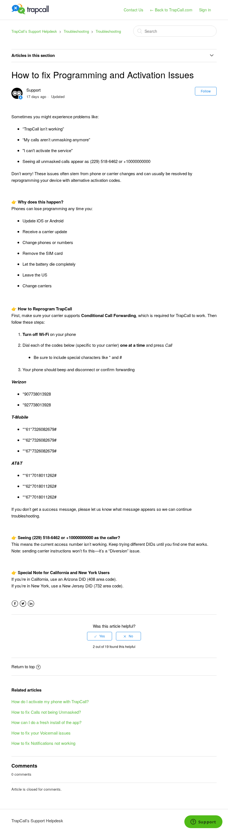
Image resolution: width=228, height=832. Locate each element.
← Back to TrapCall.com (171, 9)
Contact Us (133, 9)
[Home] (30, 12)
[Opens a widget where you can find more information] (203, 822)
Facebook (14, 603)
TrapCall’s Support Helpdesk (34, 31)
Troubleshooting (76, 31)
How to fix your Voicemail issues (41, 733)
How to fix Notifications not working (43, 743)
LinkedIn (31, 603)
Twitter (22, 603)
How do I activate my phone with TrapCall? (50, 701)
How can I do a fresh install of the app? (46, 722)
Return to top (23, 666)
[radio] (99, 636)
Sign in (205, 9)
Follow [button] (206, 91)
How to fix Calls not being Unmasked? (46, 712)
